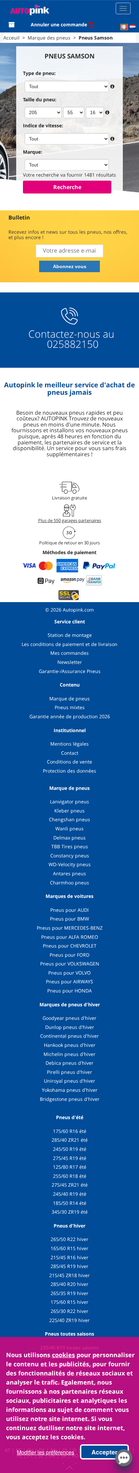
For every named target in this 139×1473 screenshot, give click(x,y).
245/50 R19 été (69, 1149)
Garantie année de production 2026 (69, 716)
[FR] (124, 27)
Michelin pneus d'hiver (69, 1054)
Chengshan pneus (69, 819)
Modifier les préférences (45, 1452)
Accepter (104, 1452)
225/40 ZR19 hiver (69, 1320)
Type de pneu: (39, 73)
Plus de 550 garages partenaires (69, 520)
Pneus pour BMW (69, 918)
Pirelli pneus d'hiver (69, 1072)
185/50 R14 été (69, 1203)
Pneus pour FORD (69, 955)
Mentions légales (69, 744)
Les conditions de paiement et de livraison (69, 644)
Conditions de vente (69, 761)
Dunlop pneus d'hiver (69, 1027)
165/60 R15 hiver (69, 1248)
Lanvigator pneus (69, 801)
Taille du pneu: (39, 99)
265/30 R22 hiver (69, 1311)
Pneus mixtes (70, 707)
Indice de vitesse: (43, 125)
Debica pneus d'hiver (69, 1063)
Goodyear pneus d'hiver (69, 1018)
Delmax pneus (69, 837)
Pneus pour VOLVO (69, 973)
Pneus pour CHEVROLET (69, 945)
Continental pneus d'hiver (69, 1036)
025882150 (71, 344)
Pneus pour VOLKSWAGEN (69, 963)
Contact (69, 753)
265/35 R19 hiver (69, 1293)
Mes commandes (69, 653)
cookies (63, 1355)
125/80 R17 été (69, 1167)
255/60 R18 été (69, 1176)
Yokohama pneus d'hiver (70, 1090)
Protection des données (69, 771)
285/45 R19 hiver (69, 1266)
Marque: (32, 151)
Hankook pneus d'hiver (69, 1045)
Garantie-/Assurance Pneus (70, 671)
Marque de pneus (69, 698)
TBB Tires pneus (69, 846)
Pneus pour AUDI (69, 910)
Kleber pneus (69, 810)
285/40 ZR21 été (70, 1140)
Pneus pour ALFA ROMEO (69, 937)
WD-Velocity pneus (70, 864)
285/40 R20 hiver (69, 1284)
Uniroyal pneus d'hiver (69, 1081)
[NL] (133, 27)
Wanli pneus (69, 828)
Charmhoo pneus (69, 882)
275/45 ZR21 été (70, 1185)
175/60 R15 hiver (69, 1302)
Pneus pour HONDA (69, 990)
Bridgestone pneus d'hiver (70, 1099)
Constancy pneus (69, 855)
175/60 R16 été (69, 1131)
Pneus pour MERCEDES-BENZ (70, 928)
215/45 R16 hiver (69, 1257)
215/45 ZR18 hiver (69, 1275)
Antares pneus (69, 873)
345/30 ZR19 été (70, 1212)
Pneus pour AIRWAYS (69, 981)
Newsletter (69, 662)
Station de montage (70, 635)
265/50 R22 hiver (69, 1239)
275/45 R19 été (69, 1158)
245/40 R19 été (69, 1194)
